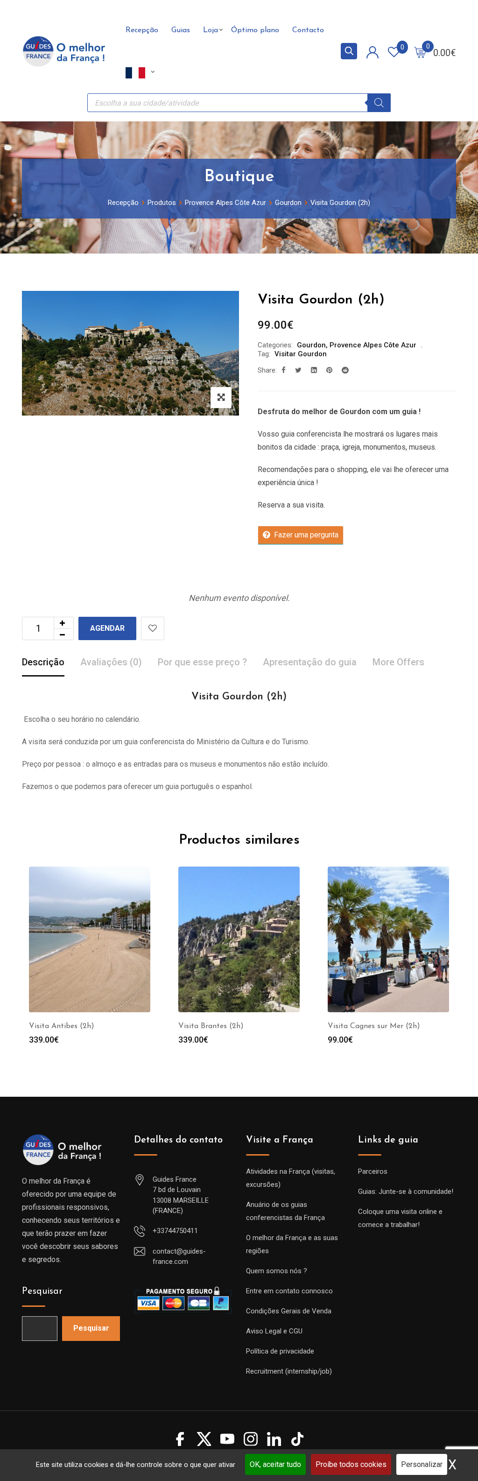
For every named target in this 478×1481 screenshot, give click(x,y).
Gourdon (311, 345)
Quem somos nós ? (276, 1271)
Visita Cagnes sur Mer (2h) (374, 1026)
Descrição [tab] (43, 662)
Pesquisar (42, 1291)
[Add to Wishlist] (152, 628)
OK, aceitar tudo (275, 1464)
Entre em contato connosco (289, 1291)
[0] (420, 51)
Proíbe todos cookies (351, 1464)
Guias (180, 30)
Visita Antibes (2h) (61, 1026)
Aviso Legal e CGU (274, 1331)
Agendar (107, 628)
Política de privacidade (280, 1351)
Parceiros (372, 1171)
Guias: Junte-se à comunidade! (405, 1191)
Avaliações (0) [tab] (111, 662)
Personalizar (422, 1464)
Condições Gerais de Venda (288, 1311)
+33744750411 (175, 1231)
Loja (210, 30)
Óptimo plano (255, 30)
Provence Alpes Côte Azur (373, 345)
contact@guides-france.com (179, 1256)
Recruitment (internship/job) (289, 1371)
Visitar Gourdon (300, 354)
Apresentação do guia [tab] (310, 662)
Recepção (142, 30)
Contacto (308, 30)
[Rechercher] (379, 102)
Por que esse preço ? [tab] (202, 662)
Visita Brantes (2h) (211, 1026)
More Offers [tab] (398, 662)
